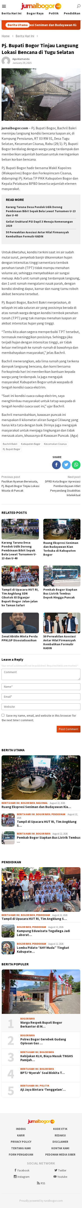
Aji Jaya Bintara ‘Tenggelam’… (43, 1090)
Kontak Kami (60, 1148)
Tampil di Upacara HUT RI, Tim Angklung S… (47, 824)
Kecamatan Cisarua (55, 443)
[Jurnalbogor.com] (41, 6)
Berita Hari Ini (11, 803)
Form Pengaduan (21, 1154)
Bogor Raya (28, 803)
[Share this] (56, 464)
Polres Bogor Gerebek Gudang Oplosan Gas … (43, 1041)
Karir (21, 1135)
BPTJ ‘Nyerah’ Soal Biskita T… (42, 1073)
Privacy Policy (21, 1142)
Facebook (23, 1170)
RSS (43, 1183)
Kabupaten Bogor (30, 443)
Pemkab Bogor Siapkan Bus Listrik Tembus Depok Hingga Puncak (60, 593)
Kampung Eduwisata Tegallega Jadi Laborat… (43, 933)
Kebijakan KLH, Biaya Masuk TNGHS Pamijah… (46, 1058)
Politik (44, 1085)
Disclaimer (60, 1142)
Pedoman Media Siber (60, 1154)
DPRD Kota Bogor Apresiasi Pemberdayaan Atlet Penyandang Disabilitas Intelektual (62, 486)
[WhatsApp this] (76, 464)
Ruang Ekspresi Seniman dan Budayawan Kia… (36, 807)
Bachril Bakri (10, 443)
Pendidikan (58, 814)
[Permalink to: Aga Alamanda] (6, 60)
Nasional (42, 803)
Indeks (21, 1129)
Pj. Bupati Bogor (11, 449)
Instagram (23, 1177)
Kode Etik (60, 1129)
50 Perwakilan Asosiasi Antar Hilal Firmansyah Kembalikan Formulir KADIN (37, 234)
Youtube (62, 1177)
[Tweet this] (66, 464)
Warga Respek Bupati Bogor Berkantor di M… (41, 1024)
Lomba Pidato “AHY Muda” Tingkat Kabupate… (43, 950)
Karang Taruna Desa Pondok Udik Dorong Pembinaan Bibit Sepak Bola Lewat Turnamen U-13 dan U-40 (41, 211)
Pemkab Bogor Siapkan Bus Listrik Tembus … (48, 839)
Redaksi (60, 1135)
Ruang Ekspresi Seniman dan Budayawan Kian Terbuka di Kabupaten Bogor (60, 548)
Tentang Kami (21, 1148)
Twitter (62, 1170)
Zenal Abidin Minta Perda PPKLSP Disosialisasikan (20, 638)
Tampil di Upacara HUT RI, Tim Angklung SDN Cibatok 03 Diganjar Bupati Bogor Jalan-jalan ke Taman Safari (20, 597)
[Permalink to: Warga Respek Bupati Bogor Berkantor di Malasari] (41, 991)
